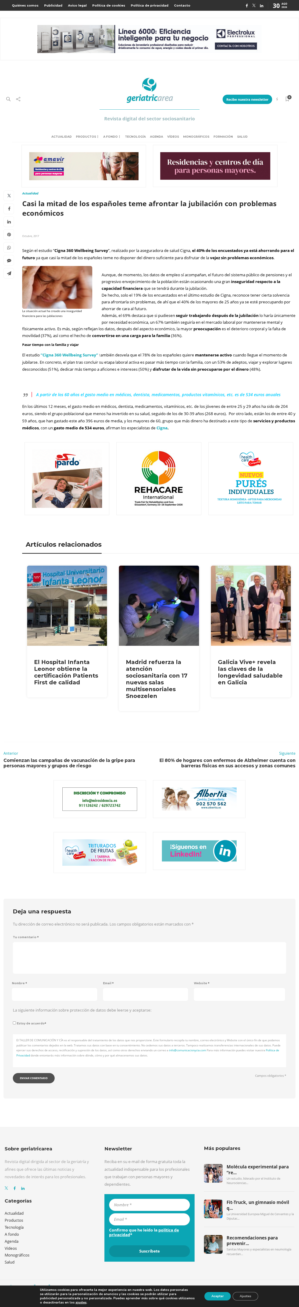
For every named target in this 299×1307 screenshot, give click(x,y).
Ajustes (245, 1296)
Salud (242, 136)
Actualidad (61, 136)
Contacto (182, 5)
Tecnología (135, 136)
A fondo (110, 136)
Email (108, 983)
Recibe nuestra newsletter (247, 99)
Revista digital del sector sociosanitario (149, 118)
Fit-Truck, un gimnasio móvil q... (258, 1205)
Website (202, 983)
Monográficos (196, 136)
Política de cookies (108, 5)
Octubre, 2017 (30, 236)
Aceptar (217, 1296)
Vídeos (173, 136)
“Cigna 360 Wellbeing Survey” (69, 355)
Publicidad (53, 5)
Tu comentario (26, 937)
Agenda (156, 136)
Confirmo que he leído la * (144, 1232)
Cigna (162, 428)
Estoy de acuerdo (31, 1023)
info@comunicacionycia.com (187, 1050)
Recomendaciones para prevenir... (252, 1240)
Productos (86, 136)
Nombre (19, 983)
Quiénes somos (25, 5)
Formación (223, 136)
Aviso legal (77, 5)
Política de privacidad (149, 5)
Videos (11, 1248)
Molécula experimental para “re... (258, 1169)
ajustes (80, 1302)
